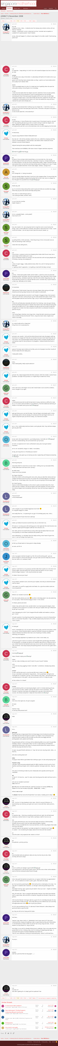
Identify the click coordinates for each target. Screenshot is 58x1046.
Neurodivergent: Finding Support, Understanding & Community (15, 1011)
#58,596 (54, 876)
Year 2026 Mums (22, 1024)
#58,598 (54, 936)
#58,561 (54, 224)
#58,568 (54, 346)
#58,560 (54, 211)
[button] (21, 8)
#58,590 (54, 726)
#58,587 (54, 683)
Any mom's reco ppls (11, 1027)
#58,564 (54, 270)
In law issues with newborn (13, 1005)
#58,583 (54, 579)
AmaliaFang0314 (50, 1023)
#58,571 (54, 385)
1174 (25, 21)
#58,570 (54, 372)
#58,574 (54, 423)
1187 (30, 21)
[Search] (55, 8)
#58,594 (54, 851)
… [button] (8, 21)
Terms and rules (36, 1042)
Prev (3, 21)
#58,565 (54, 284)
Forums (9, 8)
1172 (18, 21)
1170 (11, 21)
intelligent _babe (8, 1013)
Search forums (10, 11)
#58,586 (54, 650)
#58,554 (54, 117)
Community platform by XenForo (29, 1044)
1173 (21, 21)
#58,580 (54, 540)
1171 (14, 21)
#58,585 (54, 623)
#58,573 (54, 410)
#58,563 (54, 250)
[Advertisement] (29, 52)
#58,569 (54, 359)
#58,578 (54, 506)
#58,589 (54, 714)
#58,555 (54, 130)
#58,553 (54, 104)
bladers (3, 18)
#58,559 (54, 198)
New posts (3, 11)
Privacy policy (45, 1042)
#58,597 (54, 914)
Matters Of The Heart (22, 1007)
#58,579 (54, 520)
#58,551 (54, 24)
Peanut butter (8, 1007)
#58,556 (54, 155)
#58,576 (54, 460)
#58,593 (54, 838)
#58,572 (54, 398)
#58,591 (54, 798)
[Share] (51, 24)
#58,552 (54, 66)
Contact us (29, 1042)
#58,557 (54, 169)
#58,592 (54, 811)
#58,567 (54, 333)
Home (3, 8)
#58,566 (54, 321)
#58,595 (54, 863)
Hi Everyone (9, 1023)
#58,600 (54, 985)
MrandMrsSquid (8, 1024)
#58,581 (54, 553)
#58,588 (54, 696)
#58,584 (54, 592)
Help (50, 1042)
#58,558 (54, 183)
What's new (17, 8)
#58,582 (54, 566)
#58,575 (54, 436)
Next (34, 21)
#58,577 (54, 493)
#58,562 (54, 237)
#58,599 (54, 949)
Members (25, 8)
